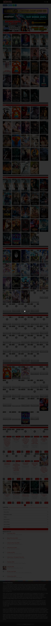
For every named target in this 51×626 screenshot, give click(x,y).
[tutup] (25, 311)
